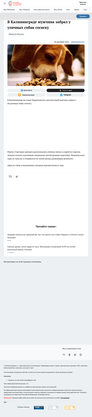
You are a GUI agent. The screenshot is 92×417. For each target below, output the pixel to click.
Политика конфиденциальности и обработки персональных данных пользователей (30, 387)
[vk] (10, 176)
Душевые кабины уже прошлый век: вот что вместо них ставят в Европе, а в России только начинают (45, 237)
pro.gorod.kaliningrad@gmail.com (25, 380)
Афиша (76, 10)
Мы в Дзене (58, 10)
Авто (68, 10)
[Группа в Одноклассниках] (26, 95)
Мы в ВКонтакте (9, 10)
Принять (83, 16)
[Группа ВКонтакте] (26, 90)
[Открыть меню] (4, 3)
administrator (78, 42)
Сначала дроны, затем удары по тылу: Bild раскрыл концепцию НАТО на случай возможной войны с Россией (41, 249)
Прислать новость (82, 3)
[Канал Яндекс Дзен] (66, 90)
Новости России (16, 34)
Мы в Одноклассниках (42, 10)
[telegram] (17, 176)
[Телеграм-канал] (66, 95)
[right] (89, 10)
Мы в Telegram (24, 10)
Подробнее (41, 394)
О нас (85, 10)
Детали (47, 394)
